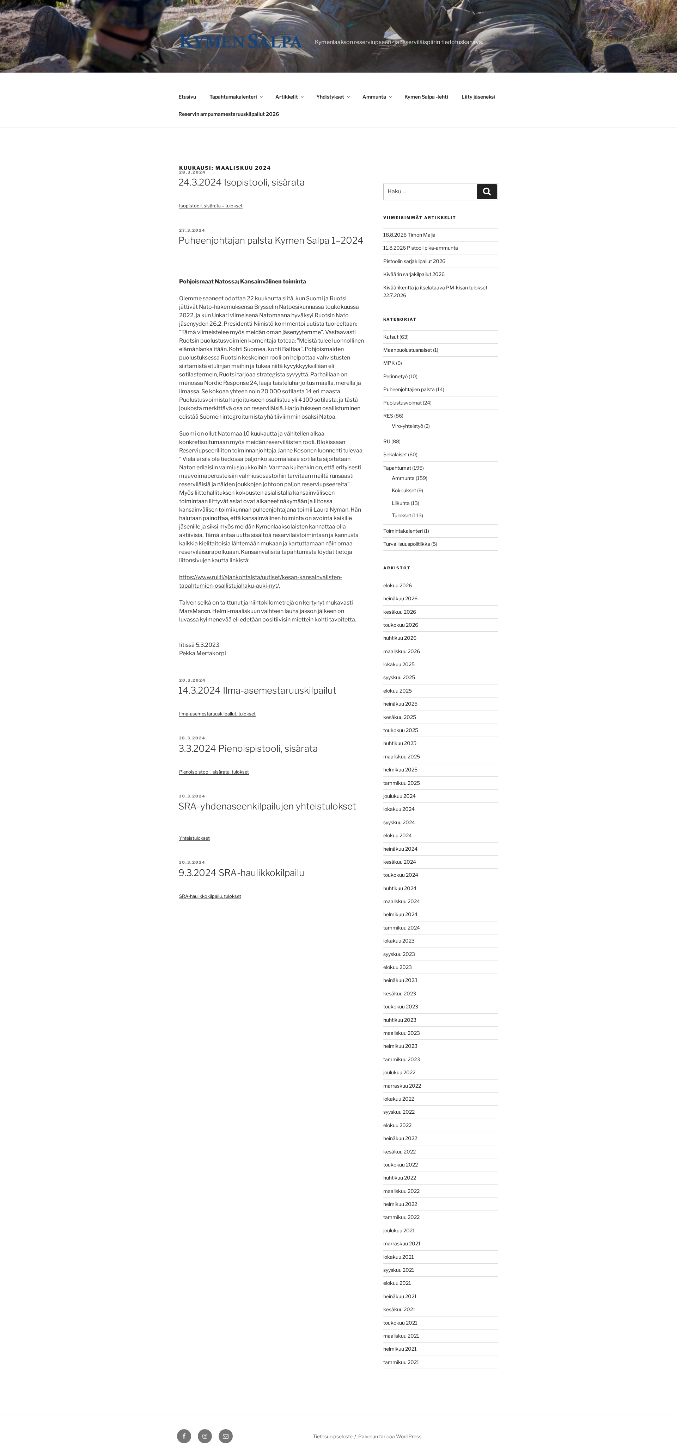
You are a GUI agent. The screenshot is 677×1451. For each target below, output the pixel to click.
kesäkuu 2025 (399, 717)
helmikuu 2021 (400, 1349)
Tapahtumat (397, 468)
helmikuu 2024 (400, 914)
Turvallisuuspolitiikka (406, 544)
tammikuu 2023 (401, 1059)
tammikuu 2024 (401, 928)
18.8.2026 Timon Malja (409, 235)
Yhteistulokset (194, 838)
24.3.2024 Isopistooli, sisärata (241, 182)
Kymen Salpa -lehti (426, 97)
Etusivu (187, 97)
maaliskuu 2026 (401, 651)
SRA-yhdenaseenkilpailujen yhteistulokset (267, 806)
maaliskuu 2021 (401, 1336)
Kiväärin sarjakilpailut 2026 (414, 274)
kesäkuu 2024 (399, 862)
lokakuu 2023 (399, 941)
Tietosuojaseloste (333, 1436)
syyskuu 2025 (399, 677)
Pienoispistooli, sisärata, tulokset (214, 772)
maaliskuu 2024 (401, 901)
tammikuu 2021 (401, 1362)
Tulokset (401, 515)
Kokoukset (404, 490)
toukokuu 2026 (400, 625)
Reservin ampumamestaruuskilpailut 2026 (228, 114)
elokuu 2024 (397, 835)
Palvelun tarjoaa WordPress (389, 1436)
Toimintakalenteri (403, 531)
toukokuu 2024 (400, 875)
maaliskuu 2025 (401, 756)
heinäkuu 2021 (400, 1296)
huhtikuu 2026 (399, 638)
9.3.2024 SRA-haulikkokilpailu (241, 872)
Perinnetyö (395, 376)
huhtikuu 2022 (399, 1178)
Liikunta (401, 503)
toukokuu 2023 (400, 1006)
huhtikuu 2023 (399, 1020)
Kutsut (390, 337)
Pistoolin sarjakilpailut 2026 (414, 261)
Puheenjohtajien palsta (409, 389)
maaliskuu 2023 (401, 1033)
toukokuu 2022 (400, 1165)
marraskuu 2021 (402, 1243)
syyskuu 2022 (399, 1112)
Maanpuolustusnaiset (407, 350)
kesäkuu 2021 (399, 1309)
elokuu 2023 (397, 967)
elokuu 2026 (397, 585)
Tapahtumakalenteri (233, 97)
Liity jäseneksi (478, 97)
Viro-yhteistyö (407, 426)
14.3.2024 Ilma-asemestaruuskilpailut (257, 690)
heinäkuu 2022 (400, 1138)
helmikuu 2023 (400, 1046)
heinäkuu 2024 (400, 849)
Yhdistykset (330, 97)
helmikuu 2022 (400, 1204)
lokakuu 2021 (398, 1257)
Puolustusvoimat (402, 403)
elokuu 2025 (397, 691)
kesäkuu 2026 (399, 612)
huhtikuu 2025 (399, 743)
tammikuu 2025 (401, 783)
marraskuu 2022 (402, 1086)
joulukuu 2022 (399, 1072)
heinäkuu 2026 (400, 598)
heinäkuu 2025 (400, 704)
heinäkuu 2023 (400, 980)
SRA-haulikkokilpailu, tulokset (210, 896)
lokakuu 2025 (399, 664)
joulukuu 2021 (399, 1230)
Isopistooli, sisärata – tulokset (211, 205)
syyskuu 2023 (399, 954)
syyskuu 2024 (399, 822)
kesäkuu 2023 (399, 993)
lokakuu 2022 (398, 1099)
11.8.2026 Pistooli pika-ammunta (420, 248)
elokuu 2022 (397, 1125)
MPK (389, 363)
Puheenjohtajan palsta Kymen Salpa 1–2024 (271, 240)
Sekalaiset (395, 454)
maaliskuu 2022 (401, 1191)
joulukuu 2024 (399, 796)
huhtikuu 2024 (399, 888)
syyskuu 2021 (398, 1270)
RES (388, 416)
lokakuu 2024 (399, 809)
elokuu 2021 (397, 1283)
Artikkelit (286, 97)
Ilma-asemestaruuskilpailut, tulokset (217, 714)
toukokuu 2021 (400, 1323)
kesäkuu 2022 (399, 1152)
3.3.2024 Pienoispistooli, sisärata (248, 748)
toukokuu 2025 (400, 730)
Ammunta (374, 97)
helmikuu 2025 (400, 770)
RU (386, 441)
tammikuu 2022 (401, 1217)
